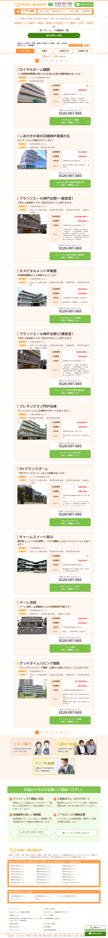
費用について (15, 915)
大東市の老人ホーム (17, 877)
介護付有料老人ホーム (18, 896)
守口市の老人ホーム (17, 874)
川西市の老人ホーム (69, 880)
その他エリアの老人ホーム (71, 882)
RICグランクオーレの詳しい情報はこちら (70, 522)
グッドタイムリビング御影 (39, 663)
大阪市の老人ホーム (43, 877)
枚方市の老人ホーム (69, 871)
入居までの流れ (44, 11)
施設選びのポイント (59, 11)
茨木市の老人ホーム (43, 866)
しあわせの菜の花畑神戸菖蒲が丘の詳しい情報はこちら (70, 183)
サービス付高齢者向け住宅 (67, 896)
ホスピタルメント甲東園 (38, 271)
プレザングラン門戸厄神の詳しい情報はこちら (70, 454)
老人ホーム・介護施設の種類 (20, 912)
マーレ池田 (27, 602)
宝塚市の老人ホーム (17, 882)
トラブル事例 (49, 915)
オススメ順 (25, 51)
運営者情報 (86, 11)
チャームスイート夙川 (36, 537)
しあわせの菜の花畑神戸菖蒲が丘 (44, 136)
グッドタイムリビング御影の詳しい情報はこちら (70, 720)
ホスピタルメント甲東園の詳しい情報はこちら (70, 319)
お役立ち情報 (74, 11)
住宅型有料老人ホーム (41, 896)
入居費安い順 (64, 51)
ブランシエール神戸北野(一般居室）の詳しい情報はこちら (70, 256)
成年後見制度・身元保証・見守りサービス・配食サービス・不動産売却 (26, 919)
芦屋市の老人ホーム (43, 882)
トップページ (15, 909)
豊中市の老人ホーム (17, 866)
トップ (16, 19)
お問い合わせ (15, 927)
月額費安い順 (83, 51)
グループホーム (16, 899)
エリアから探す (28, 11)
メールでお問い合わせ (77, 833)
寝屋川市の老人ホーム (43, 871)
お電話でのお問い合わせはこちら (70, 112)
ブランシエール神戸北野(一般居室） (47, 198)
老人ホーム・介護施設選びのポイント (57, 912)
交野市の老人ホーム (69, 874)
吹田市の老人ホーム (69, 866)
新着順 (44, 51)
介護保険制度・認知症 (52, 918)
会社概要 (48, 927)
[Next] (71, 61)
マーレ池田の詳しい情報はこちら (70, 648)
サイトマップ (15, 930)
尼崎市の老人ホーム (17, 880)
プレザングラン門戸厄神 (38, 406)
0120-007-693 (31, 832)
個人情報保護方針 (51, 930)
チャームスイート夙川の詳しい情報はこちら (70, 587)
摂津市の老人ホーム (17, 871)
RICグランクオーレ (33, 468)
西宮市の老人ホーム (69, 877)
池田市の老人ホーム (69, 869)
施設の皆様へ (15, 924)
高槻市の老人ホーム (17, 869)
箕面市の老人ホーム (43, 869)
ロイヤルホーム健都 (34, 69)
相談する (96, 927)
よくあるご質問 (50, 924)
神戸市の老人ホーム (43, 880)
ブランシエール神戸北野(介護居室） (47, 334)
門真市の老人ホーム (43, 874)
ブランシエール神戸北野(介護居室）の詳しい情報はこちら (70, 391)
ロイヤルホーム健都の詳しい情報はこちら (70, 121)
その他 (36, 899)
